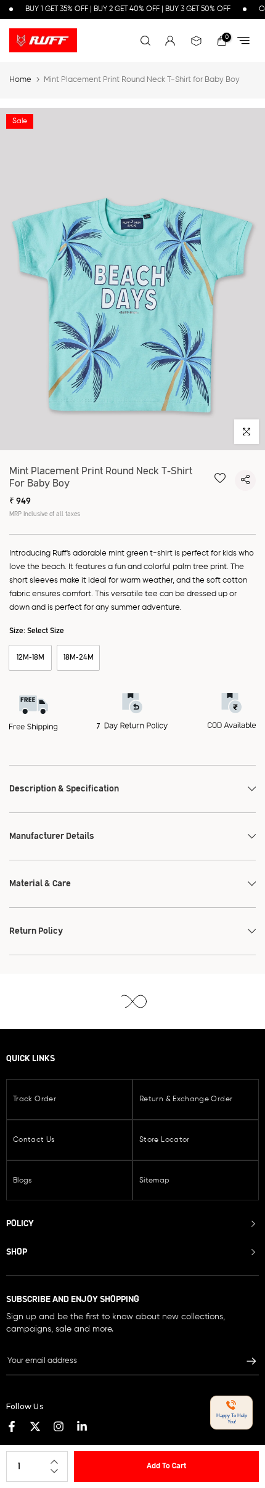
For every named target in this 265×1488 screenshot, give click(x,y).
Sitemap (154, 1180)
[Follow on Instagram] (58, 1426)
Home (20, 80)
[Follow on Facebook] (11, 1426)
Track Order (34, 1099)
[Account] (196, 40)
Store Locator (164, 1140)
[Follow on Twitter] (35, 1426)
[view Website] (246, 42)
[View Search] (145, 41)
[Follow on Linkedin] (82, 1426)
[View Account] (170, 41)
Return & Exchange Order (185, 1099)
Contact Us (34, 1140)
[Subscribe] (245, 1361)
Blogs (22, 1180)
